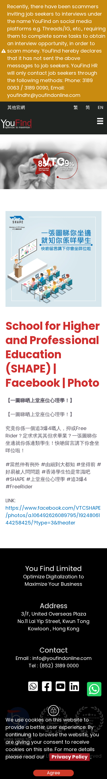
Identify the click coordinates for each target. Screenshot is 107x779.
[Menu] (100, 121)
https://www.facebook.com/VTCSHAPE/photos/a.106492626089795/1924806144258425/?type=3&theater (53, 515)
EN (100, 107)
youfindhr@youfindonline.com (43, 95)
